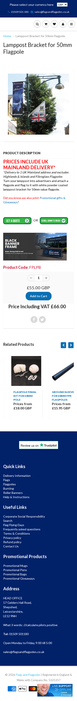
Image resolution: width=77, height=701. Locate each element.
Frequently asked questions (21, 529)
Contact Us (11, 546)
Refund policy (12, 542)
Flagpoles (9, 484)
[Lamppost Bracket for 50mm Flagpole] (38, 104)
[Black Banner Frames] (35, 246)
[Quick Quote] (17, 220)
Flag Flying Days (13, 525)
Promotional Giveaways (19, 578)
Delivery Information (17, 475)
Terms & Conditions (16, 533)
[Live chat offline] (55, 690)
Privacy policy (12, 538)
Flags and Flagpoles (28, 674)
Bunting (8, 488)
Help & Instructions (16, 497)
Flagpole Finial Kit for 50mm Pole (18, 395)
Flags (6, 480)
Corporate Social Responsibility (24, 516)
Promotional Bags (15, 574)
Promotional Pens (15, 570)
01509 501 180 (19, 11)
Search (7, 520)
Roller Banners (13, 492)
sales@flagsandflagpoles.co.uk (51, 11)
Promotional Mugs (15, 565)
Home (7, 36)
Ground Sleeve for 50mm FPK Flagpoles (57, 395)
